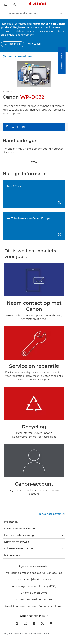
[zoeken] (14, 4)
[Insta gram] (25, 623)
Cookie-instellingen (51, 606)
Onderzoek (62, 60)
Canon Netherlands (32, 615)
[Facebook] (17, 623)
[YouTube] (51, 623)
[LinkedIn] (34, 623)
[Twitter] (42, 623)
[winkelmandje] (5, 4)
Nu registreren (13, 44)
